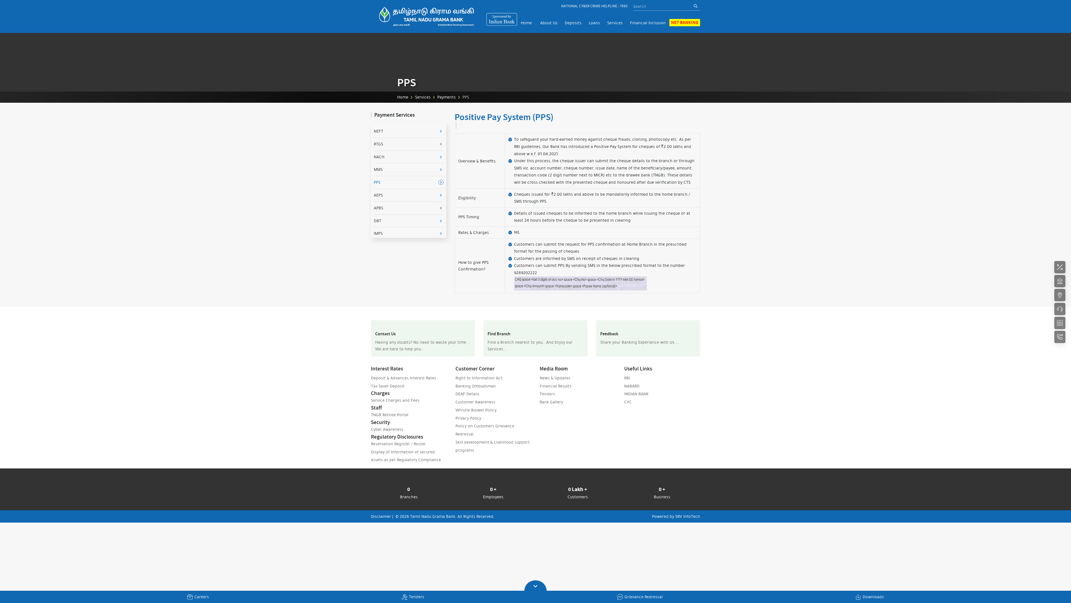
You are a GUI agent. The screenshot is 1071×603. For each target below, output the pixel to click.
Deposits (573, 23)
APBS (378, 208)
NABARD (632, 391)
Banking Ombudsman (475, 391)
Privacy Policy (468, 423)
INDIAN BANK (636, 399)
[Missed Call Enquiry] (1059, 337)
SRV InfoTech (687, 521)
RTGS (378, 144)
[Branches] (1059, 281)
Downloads (873, 597)
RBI (627, 383)
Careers (201, 597)
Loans (594, 23)
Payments (446, 97)
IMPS (378, 233)
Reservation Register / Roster (398, 449)
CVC (628, 407)
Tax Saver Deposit (388, 391)
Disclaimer (381, 521)
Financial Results (555, 391)
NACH (379, 157)
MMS (378, 169)
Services (615, 23)
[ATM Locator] (1059, 295)
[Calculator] (1059, 323)
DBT (377, 221)
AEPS (378, 195)
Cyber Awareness (387, 434)
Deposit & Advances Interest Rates (403, 383)
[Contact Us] (1059, 309)
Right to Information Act (478, 383)
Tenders (416, 597)
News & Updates (555, 383)
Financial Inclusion (648, 23)
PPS (377, 182)
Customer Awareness (475, 407)
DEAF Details (467, 399)
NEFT (378, 131)
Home (526, 23)
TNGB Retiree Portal (389, 420)
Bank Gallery (551, 407)
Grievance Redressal (643, 597)
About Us (549, 23)
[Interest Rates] (1059, 267)
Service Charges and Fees (395, 405)
